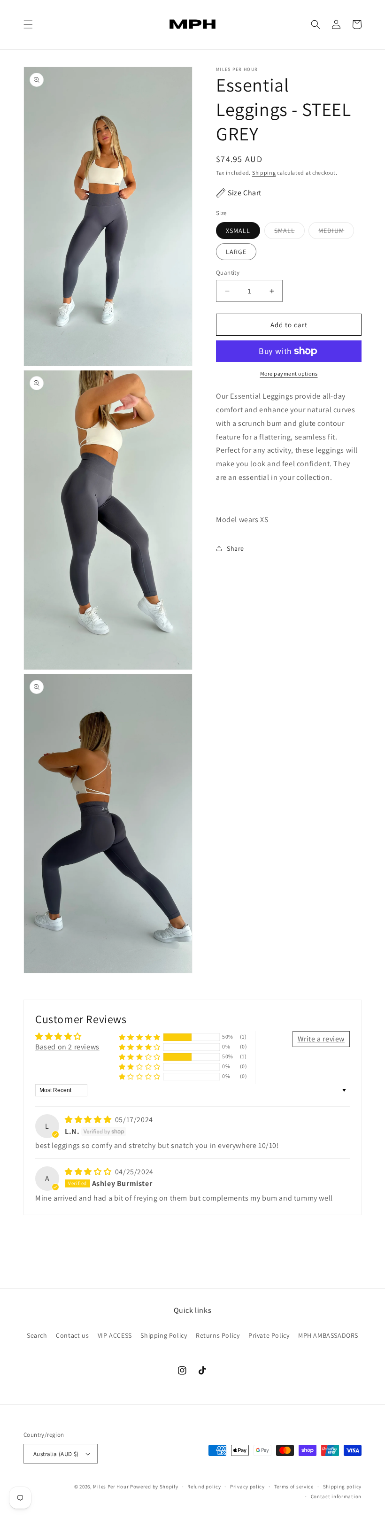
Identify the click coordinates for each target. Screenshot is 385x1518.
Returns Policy (217, 1335)
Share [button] (235, 548)
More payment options (289, 373)
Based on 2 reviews (67, 1047)
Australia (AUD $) (56, 1454)
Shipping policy (342, 1486)
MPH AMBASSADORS (328, 1335)
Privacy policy (247, 1486)
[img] (89, 1120)
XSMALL (238, 230)
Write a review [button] (321, 1039)
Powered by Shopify (154, 1486)
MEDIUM (336, 232)
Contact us (72, 1335)
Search (37, 1335)
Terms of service (294, 1486)
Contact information (336, 1496)
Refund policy (204, 1486)
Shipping (264, 172)
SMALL (289, 232)
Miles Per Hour (111, 1486)
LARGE (236, 251)
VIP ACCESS (115, 1335)
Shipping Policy (163, 1335)
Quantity (227, 273)
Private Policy (268, 1335)
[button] (28, 24)
